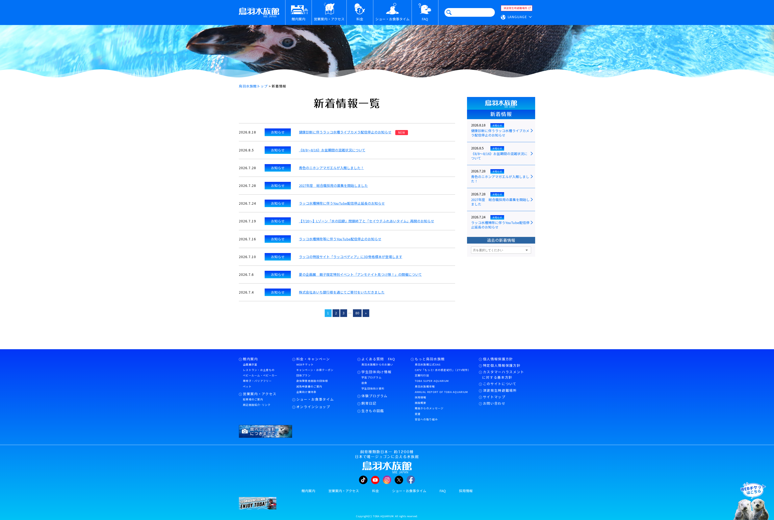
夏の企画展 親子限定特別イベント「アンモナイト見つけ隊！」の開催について (360, 274)
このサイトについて (500, 383)
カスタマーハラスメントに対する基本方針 (503, 374)
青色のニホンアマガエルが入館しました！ (331, 167)
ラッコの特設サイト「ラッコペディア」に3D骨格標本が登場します (350, 256)
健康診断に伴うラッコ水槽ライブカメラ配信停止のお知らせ (345, 132)
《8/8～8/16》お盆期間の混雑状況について (332, 150)
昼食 (364, 383)
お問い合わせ (494, 403)
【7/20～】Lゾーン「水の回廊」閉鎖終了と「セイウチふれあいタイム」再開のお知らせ (366, 221)
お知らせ (278, 132)
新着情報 (501, 114)
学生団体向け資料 (372, 388)
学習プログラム (371, 377)
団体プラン (303, 375)
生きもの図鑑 (372, 410)
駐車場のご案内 (253, 399)
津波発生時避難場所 (500, 390)
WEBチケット (305, 364)
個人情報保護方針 (498, 358)
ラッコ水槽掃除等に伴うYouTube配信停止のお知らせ (340, 239)
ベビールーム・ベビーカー (260, 375)
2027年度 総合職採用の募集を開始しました (333, 185)
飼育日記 (369, 403)
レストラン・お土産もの (259, 370)
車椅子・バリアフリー (257, 381)
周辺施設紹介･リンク (256, 405)
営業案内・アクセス (260, 393)
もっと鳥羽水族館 (430, 358)
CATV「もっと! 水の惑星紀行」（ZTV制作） (443, 370)
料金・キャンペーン (313, 358)
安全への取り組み (426, 419)
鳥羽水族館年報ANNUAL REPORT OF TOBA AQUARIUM (441, 389)
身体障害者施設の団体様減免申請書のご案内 (312, 383)
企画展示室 (250, 364)
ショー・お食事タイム (315, 399)
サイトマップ (494, 396)
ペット (247, 386)
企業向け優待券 (306, 392)
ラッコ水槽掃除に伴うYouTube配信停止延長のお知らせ (342, 203)
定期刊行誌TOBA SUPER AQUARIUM (432, 378)
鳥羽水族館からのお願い (377, 364)
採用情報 (420, 397)
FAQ (442, 490)
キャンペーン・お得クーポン (315, 370)
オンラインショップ (313, 406)
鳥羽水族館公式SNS (428, 364)
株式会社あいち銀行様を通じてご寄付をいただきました (342, 292)
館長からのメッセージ (429, 408)
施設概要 (420, 403)
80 (357, 313)
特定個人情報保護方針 (502, 365)
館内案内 (250, 358)
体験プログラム (374, 395)
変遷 (418, 414)
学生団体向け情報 (376, 371)
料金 (375, 490)
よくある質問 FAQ (378, 358)
